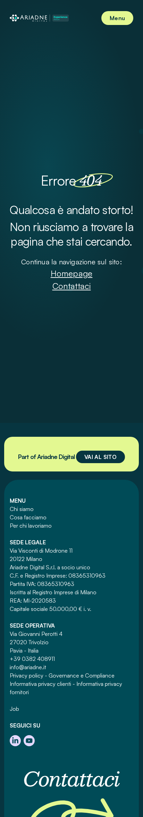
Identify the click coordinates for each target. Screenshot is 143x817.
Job (14, 708)
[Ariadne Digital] (39, 18)
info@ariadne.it (28, 667)
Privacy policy (26, 675)
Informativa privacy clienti (40, 683)
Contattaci (71, 286)
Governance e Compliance (82, 675)
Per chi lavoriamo (31, 525)
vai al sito (100, 456)
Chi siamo (22, 508)
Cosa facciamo (28, 517)
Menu (117, 18)
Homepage (72, 273)
